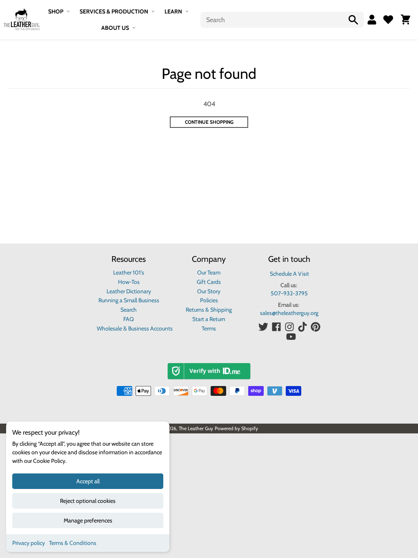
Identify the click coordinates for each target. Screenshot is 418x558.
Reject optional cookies (88, 500)
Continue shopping (209, 122)
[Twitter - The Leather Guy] (263, 327)
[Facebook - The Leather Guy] (276, 327)
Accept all (88, 481)
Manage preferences (88, 520)
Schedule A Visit (289, 273)
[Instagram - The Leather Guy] (289, 327)
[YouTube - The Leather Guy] (291, 336)
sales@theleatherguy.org (289, 313)
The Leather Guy (196, 428)
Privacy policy (28, 543)
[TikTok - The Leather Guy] (302, 327)
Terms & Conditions (72, 543)
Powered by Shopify (236, 428)
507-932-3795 (289, 293)
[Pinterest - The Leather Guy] (315, 327)
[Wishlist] (388, 19)
